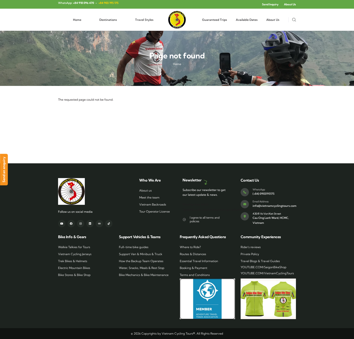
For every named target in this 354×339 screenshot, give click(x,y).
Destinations (108, 20)
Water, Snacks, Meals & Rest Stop (141, 268)
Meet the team (149, 197)
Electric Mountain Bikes (74, 268)
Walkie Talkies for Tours (74, 247)
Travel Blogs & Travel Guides (260, 261)
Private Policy (250, 254)
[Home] (177, 20)
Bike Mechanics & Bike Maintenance (144, 275)
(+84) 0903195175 (263, 193)
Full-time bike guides (133, 247)
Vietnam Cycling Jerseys (74, 254)
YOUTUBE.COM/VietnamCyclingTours (267, 273)
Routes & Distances (193, 254)
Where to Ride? (190, 247)
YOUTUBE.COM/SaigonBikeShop (263, 267)
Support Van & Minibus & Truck (140, 254)
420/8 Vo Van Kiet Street (267, 213)
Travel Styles (144, 20)
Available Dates (247, 20)
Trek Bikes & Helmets (72, 261)
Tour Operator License (154, 211)
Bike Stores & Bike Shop (74, 275)
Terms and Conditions (195, 275)
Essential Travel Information (199, 261)
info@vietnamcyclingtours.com (274, 206)
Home (77, 20)
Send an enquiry (4, 169)
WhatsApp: (76, 3)
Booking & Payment (193, 268)
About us (145, 190)
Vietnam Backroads (152, 204)
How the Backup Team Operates (141, 261)
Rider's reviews (251, 247)
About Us (272, 20)
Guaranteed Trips (214, 20)
